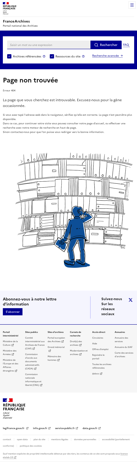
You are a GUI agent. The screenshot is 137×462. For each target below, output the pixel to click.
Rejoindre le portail (98, 356)
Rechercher (108, 44)
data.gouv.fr (90, 428)
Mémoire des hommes (54, 358)
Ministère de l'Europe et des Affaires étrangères (10, 365)
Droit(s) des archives (76, 343)
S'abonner (13, 312)
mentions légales (59, 439)
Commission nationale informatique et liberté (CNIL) (33, 380)
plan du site (39, 439)
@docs (95, 373)
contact (7, 439)
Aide (94, 343)
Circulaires (97, 337)
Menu (132, 5)
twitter (130, 300)
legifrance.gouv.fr (14, 428)
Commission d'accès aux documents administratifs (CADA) (32, 361)
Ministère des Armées (9, 352)
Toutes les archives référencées (101, 366)
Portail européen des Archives (56, 339)
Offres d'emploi (100, 349)
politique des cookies (31, 446)
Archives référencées (27, 56)
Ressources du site (67, 56)
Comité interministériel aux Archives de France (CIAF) (35, 343)
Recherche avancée (105, 55)
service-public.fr (65, 428)
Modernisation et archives (79, 352)
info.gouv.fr (40, 428)
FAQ (126, 45)
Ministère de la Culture (10, 343)
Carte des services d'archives (124, 354)
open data (22, 439)
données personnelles (85, 439)
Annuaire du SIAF (123, 347)
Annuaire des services (121, 339)
